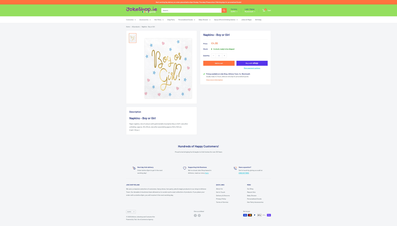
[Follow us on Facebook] (195, 215)
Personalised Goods (185, 20)
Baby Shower (203, 20)
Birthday (258, 20)
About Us (219, 189)
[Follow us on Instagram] (199, 215)
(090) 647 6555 (244, 173)
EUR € (129, 212)
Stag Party (171, 20)
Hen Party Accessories (255, 202)
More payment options (252, 68)
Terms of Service (222, 202)
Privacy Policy (221, 199)
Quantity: (206, 56)
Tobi (135, 219)
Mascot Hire (251, 192)
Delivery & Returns (223, 195)
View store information (214, 80)
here (207, 173)
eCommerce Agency (146, 219)
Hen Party (157, 20)
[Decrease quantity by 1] (213, 55)
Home (128, 27)
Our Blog (250, 189)
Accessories (143, 20)
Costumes (130, 20)
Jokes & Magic (246, 20)
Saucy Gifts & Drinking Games (224, 20)
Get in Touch (220, 192)
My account (249, 11)
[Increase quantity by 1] (224, 55)
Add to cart (219, 63)
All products (136, 27)
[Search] (224, 10)
